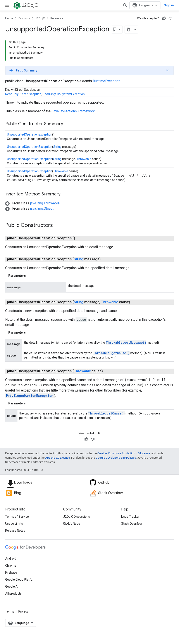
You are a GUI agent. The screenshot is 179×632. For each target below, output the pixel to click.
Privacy (23, 611)
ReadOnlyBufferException (23, 94)
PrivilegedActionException (29, 395)
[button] (89, 70)
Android (10, 558)
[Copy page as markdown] (128, 29)
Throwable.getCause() (111, 353)
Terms (9, 611)
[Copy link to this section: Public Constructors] (57, 225)
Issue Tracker (130, 516)
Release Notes (15, 530)
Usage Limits (14, 523)
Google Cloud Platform (20, 579)
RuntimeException (106, 81)
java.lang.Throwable (45, 203)
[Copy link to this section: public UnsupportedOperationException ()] (80, 238)
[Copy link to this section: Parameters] (30, 275)
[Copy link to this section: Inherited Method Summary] (64, 194)
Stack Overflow (131, 523)
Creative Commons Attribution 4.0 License (123, 453)
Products (24, 18)
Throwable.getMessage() (126, 342)
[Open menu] (7, 5)
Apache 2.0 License (57, 457)
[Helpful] (164, 18)
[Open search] (125, 5)
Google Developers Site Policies (116, 457)
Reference (56, 18)
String (57, 146)
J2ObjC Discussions (76, 516)
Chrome (10, 565)
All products (13, 593)
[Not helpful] (170, 18)
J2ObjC (30, 5)
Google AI (11, 586)
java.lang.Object (41, 208)
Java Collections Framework (73, 111)
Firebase (11, 572)
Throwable (83, 159)
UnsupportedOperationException (29, 134)
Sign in (169, 5)
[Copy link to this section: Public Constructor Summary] (67, 124)
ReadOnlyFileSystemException (64, 94)
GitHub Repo (71, 523)
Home (9, 18)
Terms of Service (17, 516)
